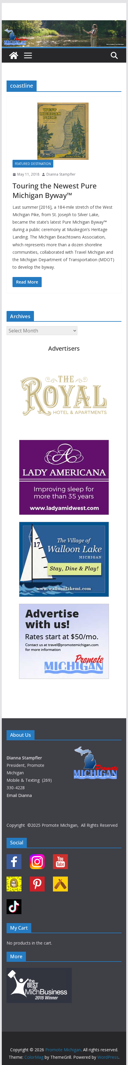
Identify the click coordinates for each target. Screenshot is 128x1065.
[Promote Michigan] (64, 24)
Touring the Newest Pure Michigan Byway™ (55, 190)
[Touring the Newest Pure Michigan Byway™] (64, 131)
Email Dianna (19, 795)
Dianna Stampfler (61, 174)
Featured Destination (33, 164)
